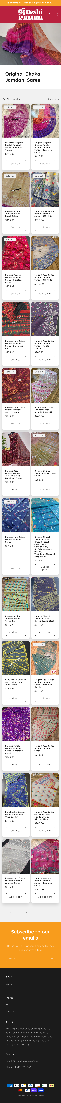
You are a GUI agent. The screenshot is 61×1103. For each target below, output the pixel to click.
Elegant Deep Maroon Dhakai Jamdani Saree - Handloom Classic (14, 474)
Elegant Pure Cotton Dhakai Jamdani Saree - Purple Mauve (44, 344)
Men (8, 991)
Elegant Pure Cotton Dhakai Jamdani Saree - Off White (44, 213)
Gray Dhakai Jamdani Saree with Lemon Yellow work (16, 682)
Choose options (45, 568)
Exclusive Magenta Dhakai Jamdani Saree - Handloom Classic (14, 146)
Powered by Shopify (38, 1095)
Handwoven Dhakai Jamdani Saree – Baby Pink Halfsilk (43, 409)
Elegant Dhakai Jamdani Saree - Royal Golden (13, 213)
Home (9, 984)
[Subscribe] (52, 958)
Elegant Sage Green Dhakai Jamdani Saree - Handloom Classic (44, 683)
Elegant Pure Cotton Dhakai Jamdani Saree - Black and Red (15, 344)
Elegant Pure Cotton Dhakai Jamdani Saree (15, 539)
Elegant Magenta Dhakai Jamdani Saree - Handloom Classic (43, 882)
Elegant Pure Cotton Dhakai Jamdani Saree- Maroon (15, 409)
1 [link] (10, 912)
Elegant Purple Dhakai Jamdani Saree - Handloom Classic (14, 749)
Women (9, 997)
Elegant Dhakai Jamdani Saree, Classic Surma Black (44, 618)
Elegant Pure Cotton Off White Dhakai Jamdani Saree (15, 880)
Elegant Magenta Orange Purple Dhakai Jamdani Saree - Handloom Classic (43, 147)
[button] (3, 14)
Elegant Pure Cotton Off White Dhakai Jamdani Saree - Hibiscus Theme (44, 815)
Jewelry (10, 1011)
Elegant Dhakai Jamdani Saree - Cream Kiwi (13, 618)
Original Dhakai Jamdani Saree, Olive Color (45, 473)
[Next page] (50, 912)
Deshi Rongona (26, 1095)
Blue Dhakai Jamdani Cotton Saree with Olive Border (15, 814)
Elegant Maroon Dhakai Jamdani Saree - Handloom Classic (14, 278)
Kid (7, 1004)
